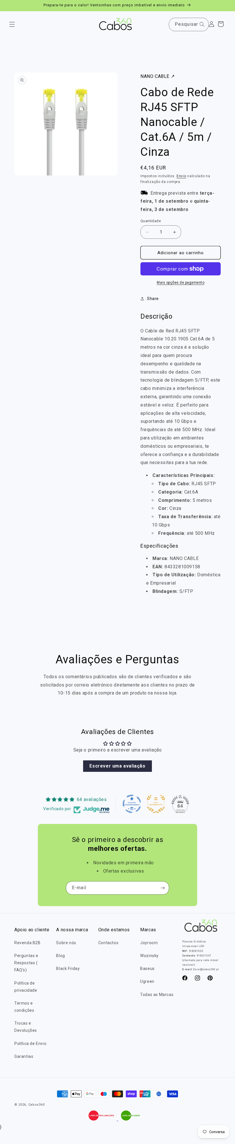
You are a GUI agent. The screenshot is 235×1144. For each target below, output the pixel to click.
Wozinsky (149, 955)
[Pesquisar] (202, 24)
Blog (60, 955)
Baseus (147, 968)
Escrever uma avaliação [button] (117, 766)
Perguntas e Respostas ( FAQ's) (26, 962)
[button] (12, 24)
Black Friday (68, 968)
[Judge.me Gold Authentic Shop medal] (156, 804)
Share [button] (153, 298)
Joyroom (149, 942)
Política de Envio (30, 1043)
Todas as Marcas (156, 994)
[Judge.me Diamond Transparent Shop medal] (132, 804)
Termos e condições (24, 1007)
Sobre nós (66, 942)
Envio (181, 176)
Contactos (108, 942)
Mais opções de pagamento (180, 283)
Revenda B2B (27, 942)
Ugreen (147, 981)
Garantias (23, 1056)
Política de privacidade (25, 987)
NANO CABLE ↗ (157, 76)
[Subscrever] (162, 888)
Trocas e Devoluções (25, 1027)
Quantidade (150, 221)
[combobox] (188, 24)
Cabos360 (36, 1104)
